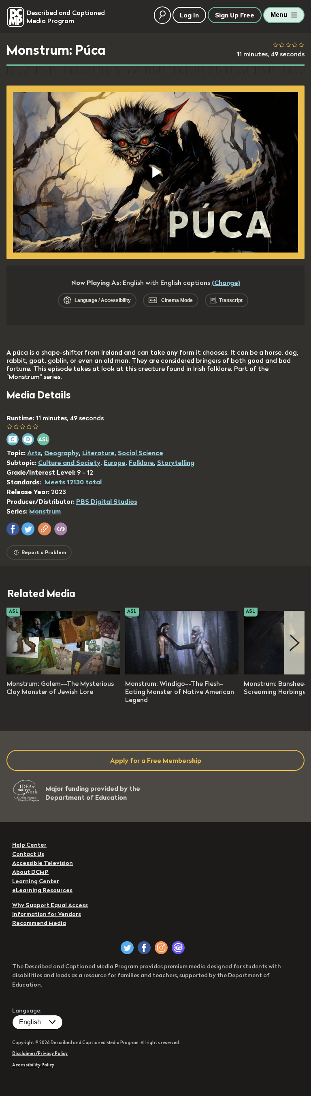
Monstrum (45, 511)
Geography (61, 453)
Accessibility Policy (33, 1065)
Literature (98, 453)
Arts (34, 453)
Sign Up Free (234, 15)
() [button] (226, 282)
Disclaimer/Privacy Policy (40, 1053)
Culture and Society (69, 462)
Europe (115, 462)
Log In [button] (189, 15)
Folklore (141, 462)
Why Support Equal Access (50, 905)
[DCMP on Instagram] (161, 947)
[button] (12, 528)
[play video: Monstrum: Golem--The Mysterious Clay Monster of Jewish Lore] (63, 672)
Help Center (29, 844)
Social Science (140, 453)
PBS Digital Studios (106, 501)
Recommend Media (39, 923)
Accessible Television (42, 863)
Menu (279, 14)
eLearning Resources (42, 890)
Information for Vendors (46, 914)
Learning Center (35, 881)
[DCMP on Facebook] (144, 947)
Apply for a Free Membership (155, 760)
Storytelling (175, 462)
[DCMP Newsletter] (178, 947)
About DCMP (30, 872)
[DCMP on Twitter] (127, 947)
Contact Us (28, 854)
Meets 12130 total (73, 482)
